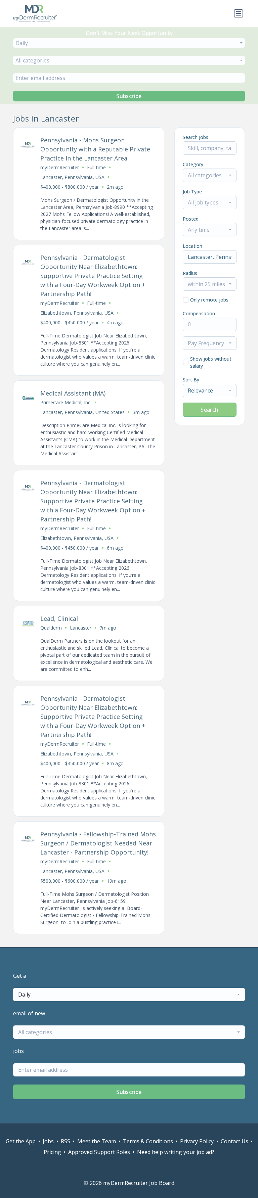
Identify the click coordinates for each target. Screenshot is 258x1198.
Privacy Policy (197, 1141)
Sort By (191, 379)
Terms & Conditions (148, 1141)
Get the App (21, 1141)
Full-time (96, 167)
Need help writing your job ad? (175, 1152)
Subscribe (129, 96)
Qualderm (51, 628)
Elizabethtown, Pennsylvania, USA (77, 313)
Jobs (48, 1141)
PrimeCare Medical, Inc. (65, 402)
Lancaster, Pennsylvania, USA (72, 177)
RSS (65, 1141)
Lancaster (80, 628)
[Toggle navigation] (238, 13)
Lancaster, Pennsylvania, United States (82, 412)
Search (209, 409)
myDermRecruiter (59, 167)
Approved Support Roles (99, 1152)
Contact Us (234, 1141)
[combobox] (129, 43)
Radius (190, 273)
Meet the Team (96, 1141)
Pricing (52, 1152)
